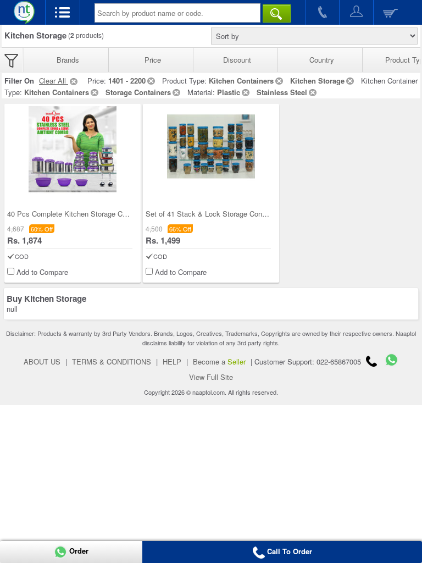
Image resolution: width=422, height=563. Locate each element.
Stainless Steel (282, 92)
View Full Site (211, 377)
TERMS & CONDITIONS (111, 361)
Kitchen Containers (241, 80)
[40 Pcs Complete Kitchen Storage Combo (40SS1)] (72, 150)
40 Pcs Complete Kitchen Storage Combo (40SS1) (87, 213)
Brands (68, 59)
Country (321, 59)
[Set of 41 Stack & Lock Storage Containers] (211, 150)
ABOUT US (42, 361)
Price (153, 59)
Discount (237, 59)
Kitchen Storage (317, 80)
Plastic (228, 92)
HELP (172, 361)
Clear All (53, 80)
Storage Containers (138, 92)
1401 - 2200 (127, 80)
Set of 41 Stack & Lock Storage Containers (215, 213)
